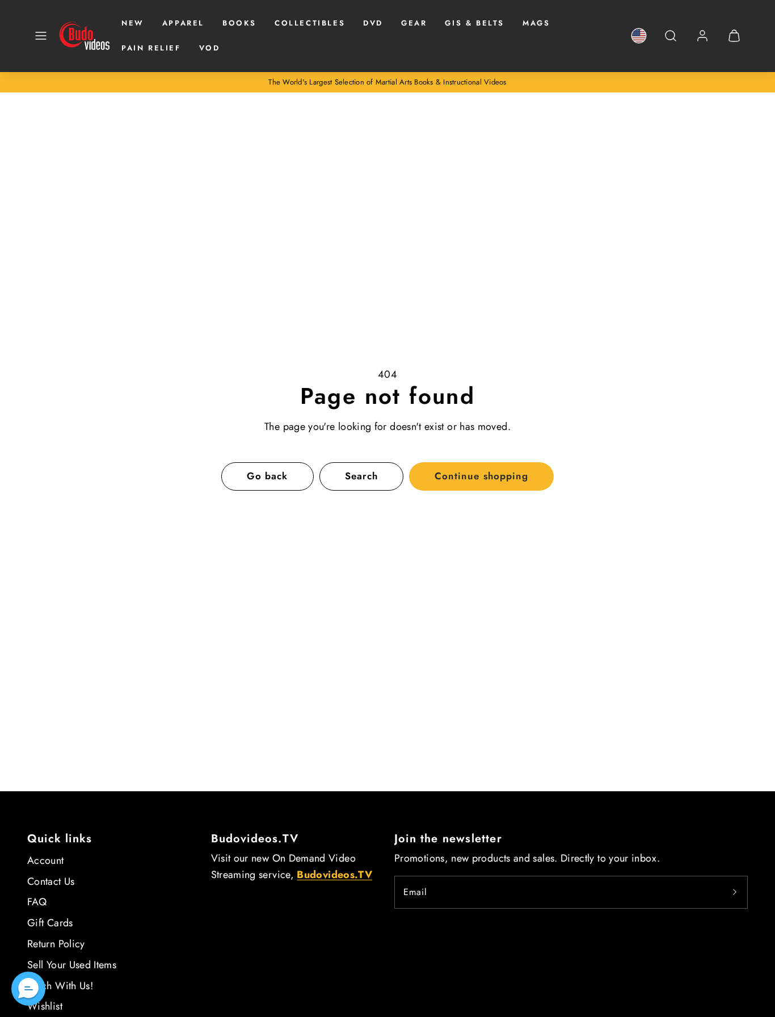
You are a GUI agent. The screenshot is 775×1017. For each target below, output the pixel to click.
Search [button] (361, 476)
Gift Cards (50, 922)
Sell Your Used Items (71, 964)
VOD (209, 48)
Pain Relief (151, 48)
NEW (132, 23)
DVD (373, 23)
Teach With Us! (60, 985)
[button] (40, 35)
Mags (536, 23)
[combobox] (670, 41)
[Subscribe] (734, 892)
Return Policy (56, 943)
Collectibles (310, 23)
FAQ (37, 901)
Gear (414, 23)
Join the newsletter (448, 838)
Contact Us (51, 881)
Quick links (59, 838)
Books (239, 23)
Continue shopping (481, 476)
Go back (267, 476)
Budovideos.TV (255, 838)
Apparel (183, 23)
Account (45, 860)
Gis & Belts (474, 23)
